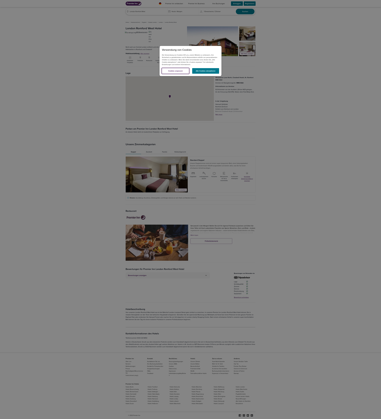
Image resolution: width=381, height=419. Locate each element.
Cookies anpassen (175, 71)
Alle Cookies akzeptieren (205, 71)
